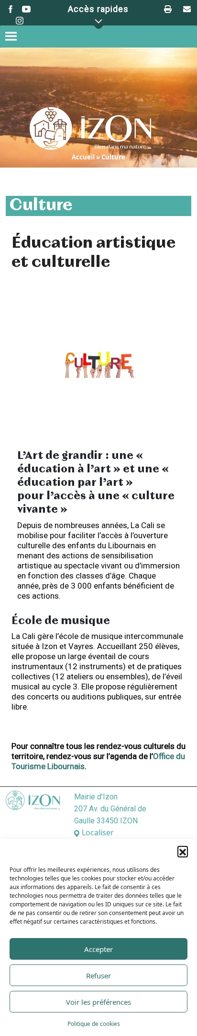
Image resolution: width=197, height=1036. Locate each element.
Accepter (98, 949)
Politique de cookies (93, 1024)
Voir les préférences (98, 1002)
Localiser (98, 832)
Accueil (83, 157)
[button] (182, 851)
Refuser (98, 975)
